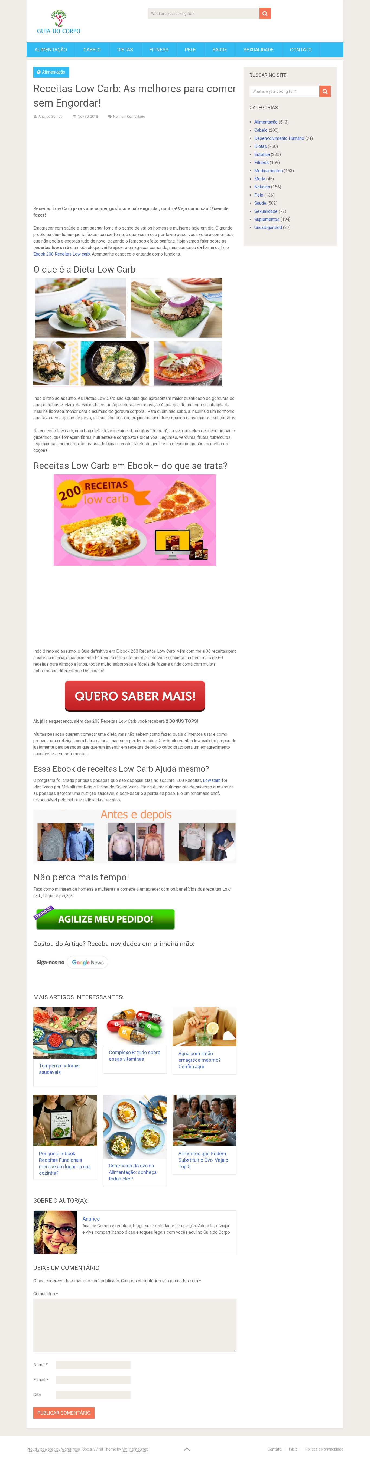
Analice (91, 1219)
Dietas (125, 49)
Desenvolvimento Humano (279, 138)
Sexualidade (259, 49)
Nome (40, 1364)
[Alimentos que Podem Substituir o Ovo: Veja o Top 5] (204, 1120)
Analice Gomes (50, 116)
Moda (259, 178)
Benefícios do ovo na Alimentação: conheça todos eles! (133, 1172)
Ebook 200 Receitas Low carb (61, 254)
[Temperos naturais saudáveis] (65, 1032)
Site (37, 1395)
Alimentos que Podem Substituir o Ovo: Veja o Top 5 (203, 1160)
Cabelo (92, 49)
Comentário (45, 1293)
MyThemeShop (135, 1449)
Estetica (262, 154)
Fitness (159, 49)
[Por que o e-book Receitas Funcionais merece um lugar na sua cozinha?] (65, 1120)
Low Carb (212, 780)
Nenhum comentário (129, 116)
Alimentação (51, 49)
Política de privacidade (324, 1449)
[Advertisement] (134, 163)
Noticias (262, 187)
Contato (301, 49)
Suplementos (267, 219)
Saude (219, 49)
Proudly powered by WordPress (53, 1449)
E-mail (40, 1379)
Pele (190, 49)
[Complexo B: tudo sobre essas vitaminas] (135, 1026)
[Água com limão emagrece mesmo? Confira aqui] (204, 1026)
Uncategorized (268, 227)
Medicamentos (268, 170)
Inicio (293, 1449)
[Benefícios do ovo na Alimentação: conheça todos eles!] (135, 1127)
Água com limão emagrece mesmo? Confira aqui (199, 1060)
